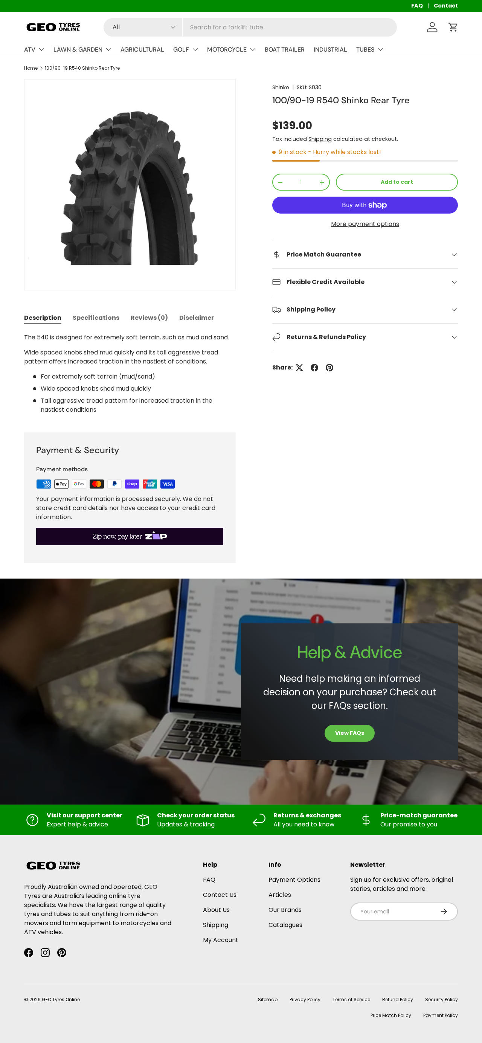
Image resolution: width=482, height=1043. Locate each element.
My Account (220, 940)
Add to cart (397, 182)
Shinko (280, 87)
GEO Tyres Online (61, 999)
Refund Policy (397, 999)
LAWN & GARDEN (77, 49)
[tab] (42, 317)
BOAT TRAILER (285, 49)
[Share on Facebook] (314, 367)
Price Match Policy (391, 1015)
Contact (446, 5)
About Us (216, 910)
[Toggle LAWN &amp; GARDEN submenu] (108, 49)
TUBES (365, 49)
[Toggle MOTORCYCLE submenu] (252, 49)
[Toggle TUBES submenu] (380, 49)
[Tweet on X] (299, 367)
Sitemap (268, 999)
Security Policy (441, 999)
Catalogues (285, 925)
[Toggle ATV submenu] (41, 49)
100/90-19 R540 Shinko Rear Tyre (82, 68)
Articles (279, 894)
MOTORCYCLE (227, 49)
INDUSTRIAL (330, 49)
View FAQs (349, 733)
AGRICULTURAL (142, 49)
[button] (453, 27)
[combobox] (250, 27)
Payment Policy (440, 1015)
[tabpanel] (130, 373)
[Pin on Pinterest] (329, 367)
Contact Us (219, 894)
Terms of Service (351, 999)
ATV (29, 49)
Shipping (320, 139)
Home (31, 68)
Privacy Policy (305, 999)
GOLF (181, 49)
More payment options (365, 224)
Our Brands (285, 910)
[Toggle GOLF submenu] (195, 49)
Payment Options (294, 879)
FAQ (417, 5)
